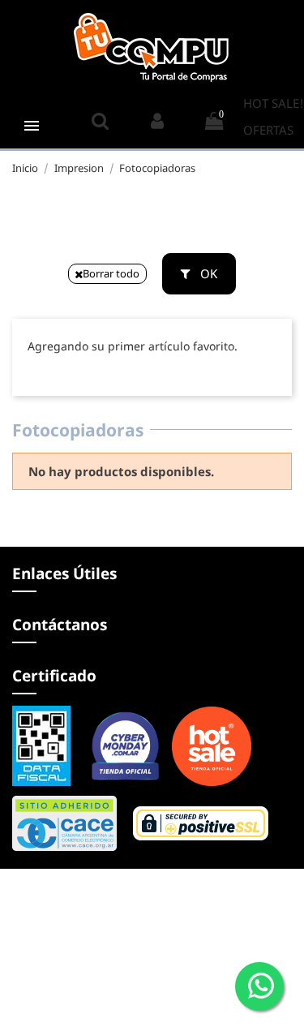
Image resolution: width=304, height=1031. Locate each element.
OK (207, 273)
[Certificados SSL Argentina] (140, 822)
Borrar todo (111, 273)
